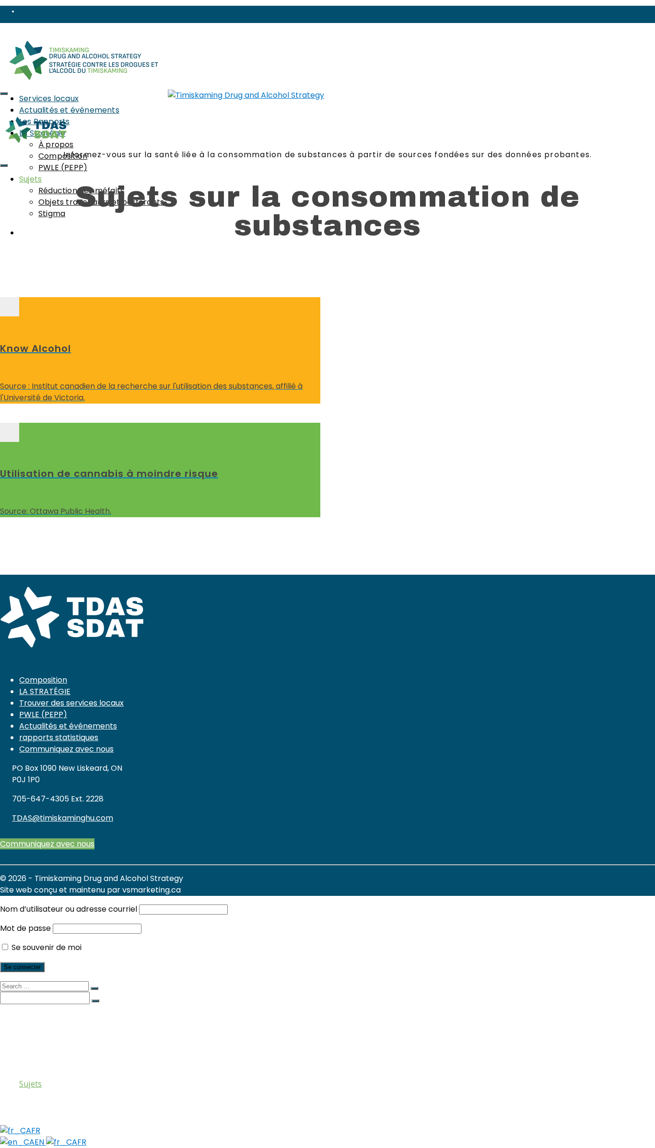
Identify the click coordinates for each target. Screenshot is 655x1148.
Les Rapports (43, 1036)
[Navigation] (4, 93)
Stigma (51, 213)
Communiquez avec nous (66, 748)
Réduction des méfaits (78, 1093)
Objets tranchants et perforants (97, 1103)
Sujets (30, 179)
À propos (55, 1055)
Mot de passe (25, 928)
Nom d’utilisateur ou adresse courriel (68, 909)
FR (35, 1130)
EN (40, 1142)
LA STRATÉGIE (44, 691)
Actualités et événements (68, 725)
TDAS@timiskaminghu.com (62, 817)
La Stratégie (41, 1045)
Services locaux (49, 98)
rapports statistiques (58, 737)
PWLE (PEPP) (62, 167)
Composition (43, 679)
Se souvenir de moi (46, 947)
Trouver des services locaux (71, 702)
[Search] (4, 165)
